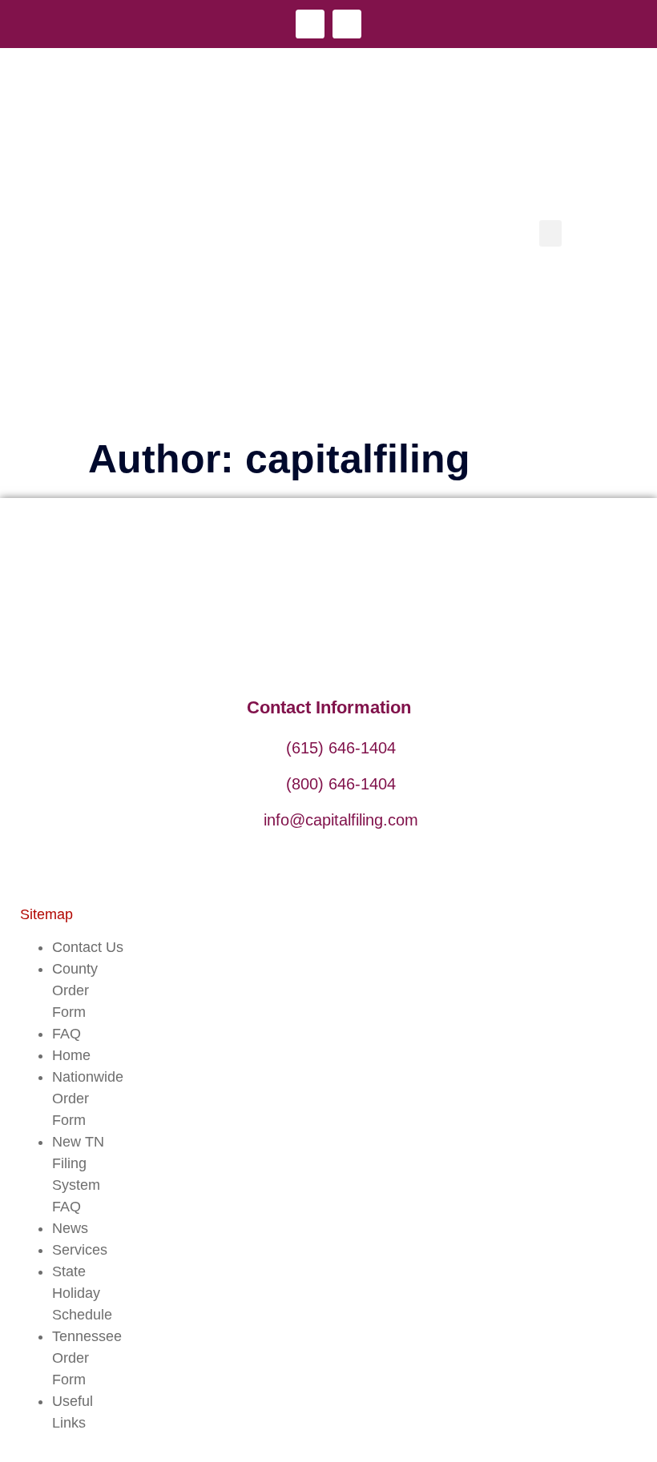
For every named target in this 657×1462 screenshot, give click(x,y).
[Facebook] (310, 24)
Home (71, 1055)
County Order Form (75, 990)
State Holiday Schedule (82, 1293)
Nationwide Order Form (87, 1098)
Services (79, 1250)
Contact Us (87, 947)
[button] (550, 233)
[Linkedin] (347, 24)
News (70, 1228)
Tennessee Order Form (87, 1358)
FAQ (66, 1034)
